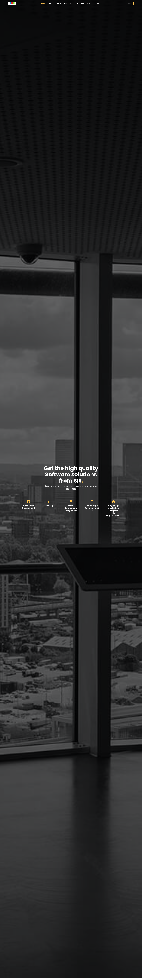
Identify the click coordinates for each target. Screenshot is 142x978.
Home (43, 3)
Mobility (49, 505)
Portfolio (67, 3)
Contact (96, 3)
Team (76, 3)
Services (58, 3)
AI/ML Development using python (71, 508)
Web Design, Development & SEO (92, 508)
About (50, 3)
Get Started (127, 3)
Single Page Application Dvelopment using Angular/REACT (113, 510)
